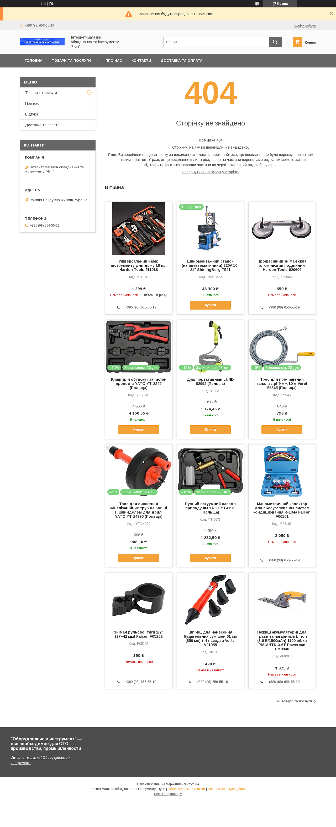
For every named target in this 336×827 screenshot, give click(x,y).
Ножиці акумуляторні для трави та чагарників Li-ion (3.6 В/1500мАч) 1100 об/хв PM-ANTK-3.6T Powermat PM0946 (282, 640)
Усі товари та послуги (294, 701)
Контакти (141, 60)
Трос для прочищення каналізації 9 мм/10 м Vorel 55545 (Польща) (282, 383)
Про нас (114, 60)
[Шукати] (275, 42)
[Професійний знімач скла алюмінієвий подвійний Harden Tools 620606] (282, 228)
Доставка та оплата (181, 60)
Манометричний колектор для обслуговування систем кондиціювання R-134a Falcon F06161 (282, 510)
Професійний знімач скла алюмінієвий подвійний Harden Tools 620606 (282, 265)
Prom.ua (193, 784)
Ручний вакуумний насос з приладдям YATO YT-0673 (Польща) (210, 508)
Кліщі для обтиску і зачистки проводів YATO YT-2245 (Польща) (138, 383)
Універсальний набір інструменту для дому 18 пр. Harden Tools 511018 (139, 265)
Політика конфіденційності (228, 789)
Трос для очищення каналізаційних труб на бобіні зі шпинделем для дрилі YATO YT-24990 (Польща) (138, 510)
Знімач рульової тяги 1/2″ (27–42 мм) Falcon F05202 (138, 634)
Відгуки (31, 114)
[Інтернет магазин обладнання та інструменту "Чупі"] (42, 44)
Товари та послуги (71, 60)
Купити (210, 305)
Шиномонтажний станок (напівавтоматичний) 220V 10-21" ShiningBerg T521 (210, 265)
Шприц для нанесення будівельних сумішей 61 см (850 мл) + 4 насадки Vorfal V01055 (210, 638)
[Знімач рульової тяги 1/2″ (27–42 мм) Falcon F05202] (138, 599)
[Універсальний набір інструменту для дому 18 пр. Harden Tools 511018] (138, 228)
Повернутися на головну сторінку (210, 172)
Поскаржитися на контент (186, 789)
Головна (33, 60)
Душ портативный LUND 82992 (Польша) (210, 381)
